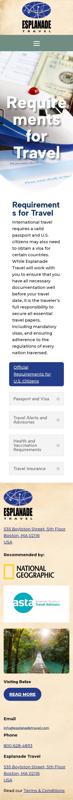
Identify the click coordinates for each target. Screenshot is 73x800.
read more (22, 694)
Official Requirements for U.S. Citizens (32, 374)
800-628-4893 (18, 745)
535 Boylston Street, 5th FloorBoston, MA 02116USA (34, 536)
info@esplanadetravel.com (26, 728)
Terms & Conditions (44, 790)
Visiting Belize (17, 681)
